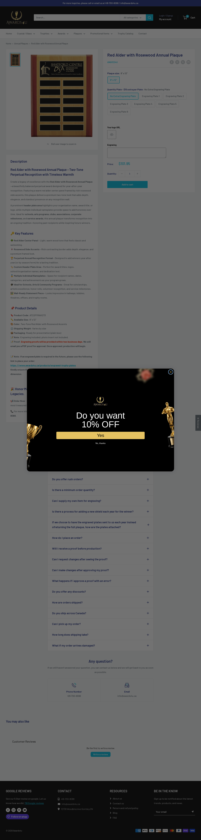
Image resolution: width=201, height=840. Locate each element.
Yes (100, 435)
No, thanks (100, 443)
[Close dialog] (170, 372)
